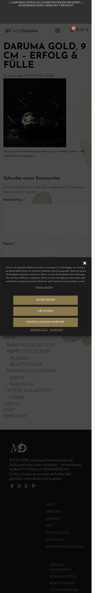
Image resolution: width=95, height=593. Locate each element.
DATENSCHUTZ (39, 330)
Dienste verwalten (44, 287)
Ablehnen (45, 311)
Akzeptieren (45, 300)
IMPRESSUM (56, 330)
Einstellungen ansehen (46, 322)
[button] (84, 263)
